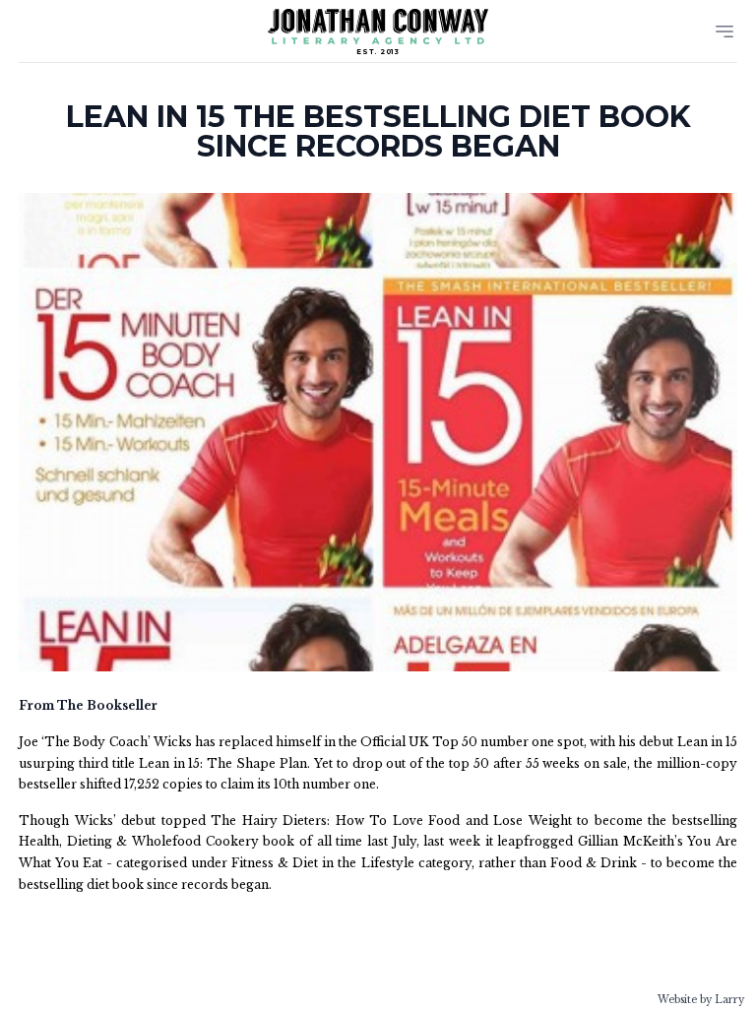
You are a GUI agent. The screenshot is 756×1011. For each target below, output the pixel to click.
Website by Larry (701, 999)
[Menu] (724, 31)
